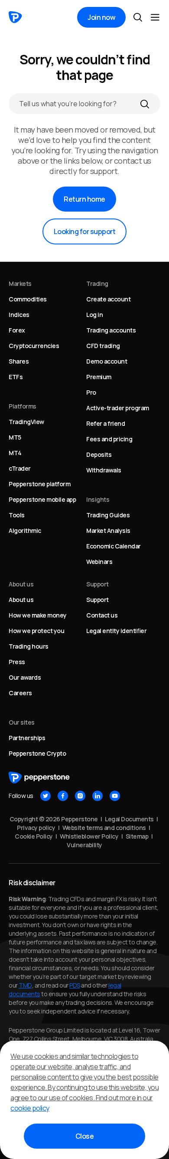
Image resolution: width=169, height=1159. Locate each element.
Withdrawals (103, 470)
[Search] (145, 103)
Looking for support (85, 231)
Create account (108, 299)
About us (21, 599)
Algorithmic (25, 530)
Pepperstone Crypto (37, 753)
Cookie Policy (34, 836)
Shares (19, 361)
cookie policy (29, 1108)
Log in (94, 314)
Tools (17, 515)
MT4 (15, 453)
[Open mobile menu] (155, 17)
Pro (91, 392)
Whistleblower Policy (89, 836)
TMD (25, 985)
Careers (20, 693)
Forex (17, 330)
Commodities (28, 299)
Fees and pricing (109, 439)
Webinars (99, 561)
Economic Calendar (113, 546)
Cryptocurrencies (34, 346)
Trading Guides (108, 515)
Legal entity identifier (116, 631)
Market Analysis (108, 530)
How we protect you (36, 631)
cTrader (20, 468)
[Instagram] (80, 796)
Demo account (106, 361)
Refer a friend (105, 423)
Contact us (101, 615)
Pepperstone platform (39, 484)
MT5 (15, 437)
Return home (84, 199)
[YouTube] (115, 796)
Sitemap (137, 836)
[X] (45, 796)
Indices (19, 314)
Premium (98, 377)
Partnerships (27, 738)
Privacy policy (36, 827)
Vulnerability (84, 845)
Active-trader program (117, 408)
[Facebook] (63, 796)
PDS (74, 985)
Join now (101, 17)
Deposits (98, 454)
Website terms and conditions (104, 827)
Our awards (25, 677)
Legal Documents (129, 819)
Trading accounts (111, 330)
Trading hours (29, 646)
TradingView (26, 422)
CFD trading (103, 346)
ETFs (16, 377)
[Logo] (15, 17)
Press (17, 662)
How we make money (38, 615)
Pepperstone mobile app (42, 499)
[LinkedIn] (97, 796)
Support (97, 599)
